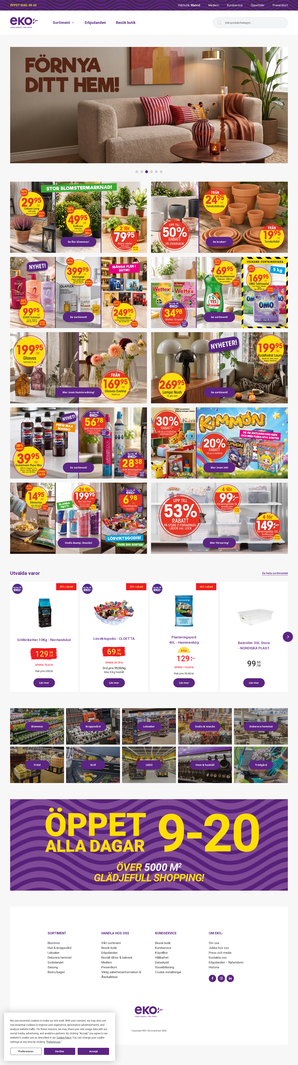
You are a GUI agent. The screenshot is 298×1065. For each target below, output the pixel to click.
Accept (93, 1051)
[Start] (24, 22)
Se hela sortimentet (275, 573)
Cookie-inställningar (168, 972)
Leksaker (54, 953)
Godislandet (55, 962)
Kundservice (235, 5)
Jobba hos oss (219, 948)
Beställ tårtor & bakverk (116, 957)
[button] (136, 171)
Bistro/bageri (56, 972)
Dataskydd (162, 962)
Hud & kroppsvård (59, 948)
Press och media (220, 953)
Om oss (214, 943)
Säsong (53, 967)
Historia (214, 967)
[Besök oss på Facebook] (212, 978)
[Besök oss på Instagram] (221, 978)
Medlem (213, 5)
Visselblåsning (164, 967)
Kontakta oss (218, 957)
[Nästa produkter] (288, 637)
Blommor (54, 943)
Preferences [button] (53, 1042)
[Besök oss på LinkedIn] (230, 978)
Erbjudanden (95, 22)
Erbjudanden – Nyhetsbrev (226, 962)
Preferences (25, 1051)
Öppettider (258, 5)
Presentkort (280, 5)
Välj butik (189, 5)
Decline (59, 1051)
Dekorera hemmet (60, 957)
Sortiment (61, 22)
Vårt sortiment (111, 943)
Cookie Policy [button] (64, 1037)
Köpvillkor (161, 953)
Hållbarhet (161, 957)
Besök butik (126, 22)
